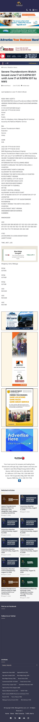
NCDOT (24, 690)
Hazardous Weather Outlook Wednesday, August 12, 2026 (8, 570)
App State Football (8, 675)
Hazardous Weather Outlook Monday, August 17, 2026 (28, 508)
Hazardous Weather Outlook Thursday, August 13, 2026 (29, 550)
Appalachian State (8, 672)
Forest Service (25, 681)
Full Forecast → (33, 63)
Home (5, 67)
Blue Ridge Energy (23, 675)
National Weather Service (10, 690)
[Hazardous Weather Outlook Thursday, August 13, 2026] (29, 542)
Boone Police (23, 678)
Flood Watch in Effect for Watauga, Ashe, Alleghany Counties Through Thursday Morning (28, 592)
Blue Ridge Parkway (9, 678)
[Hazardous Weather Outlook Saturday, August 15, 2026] (29, 523)
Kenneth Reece (7, 85)
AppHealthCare (22, 672)
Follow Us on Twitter (8, 616)
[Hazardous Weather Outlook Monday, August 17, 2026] (29, 499)
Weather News (12, 67)
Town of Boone (16, 696)
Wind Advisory (26, 700)
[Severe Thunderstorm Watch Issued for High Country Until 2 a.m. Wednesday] (10, 582)
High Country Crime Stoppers (11, 687)
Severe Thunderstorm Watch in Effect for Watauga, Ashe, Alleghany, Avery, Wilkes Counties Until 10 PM (9, 509)
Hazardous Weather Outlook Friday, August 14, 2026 (10, 550)
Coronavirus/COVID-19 (10, 681)
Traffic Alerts (29, 713)
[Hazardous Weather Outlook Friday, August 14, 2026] (10, 542)
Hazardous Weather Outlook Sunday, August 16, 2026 (9, 531)
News (12, 713)
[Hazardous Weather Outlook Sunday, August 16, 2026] (10, 523)
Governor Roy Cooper (9, 684)
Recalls (5, 696)
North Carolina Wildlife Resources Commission (15, 693)
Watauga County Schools (10, 700)
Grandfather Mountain (26, 684)
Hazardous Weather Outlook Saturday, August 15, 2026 (29, 531)
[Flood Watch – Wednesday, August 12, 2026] (29, 562)
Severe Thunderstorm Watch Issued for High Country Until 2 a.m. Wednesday (8, 591)
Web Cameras (19, 713)
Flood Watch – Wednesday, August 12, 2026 (27, 570)
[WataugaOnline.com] (19, 4)
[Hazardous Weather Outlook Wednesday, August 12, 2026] (10, 562)
